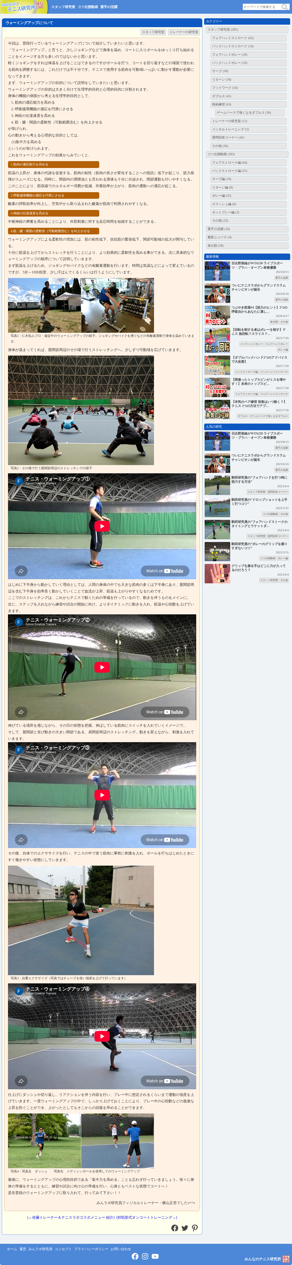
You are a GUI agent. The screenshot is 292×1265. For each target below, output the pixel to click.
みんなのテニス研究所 (263, 1259)
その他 (220, 146)
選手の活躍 (108, 7)
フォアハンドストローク (233, 38)
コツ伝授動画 (88, 7)
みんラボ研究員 (40, 1249)
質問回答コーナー (228, 137)
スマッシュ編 (224, 204)
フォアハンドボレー (229, 54)
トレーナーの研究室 (183, 32)
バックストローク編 (229, 171)
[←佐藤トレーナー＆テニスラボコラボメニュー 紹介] (71, 1217)
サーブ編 (221, 179)
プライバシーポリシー (91, 1249)
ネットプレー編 (225, 212)
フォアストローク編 (229, 162)
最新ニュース (220, 237)
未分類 (216, 245)
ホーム (12, 1249)
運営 (22, 1249)
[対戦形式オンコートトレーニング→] (146, 1217)
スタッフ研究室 (63, 7)
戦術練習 (221, 104)
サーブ (220, 71)
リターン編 (222, 187)
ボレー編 (221, 195)
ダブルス (221, 96)
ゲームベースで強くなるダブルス (244, 112)
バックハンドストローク (233, 46)
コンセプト (63, 1249)
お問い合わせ (121, 1249)
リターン (221, 79)
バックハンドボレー (229, 63)
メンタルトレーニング (230, 129)
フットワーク (225, 87)
